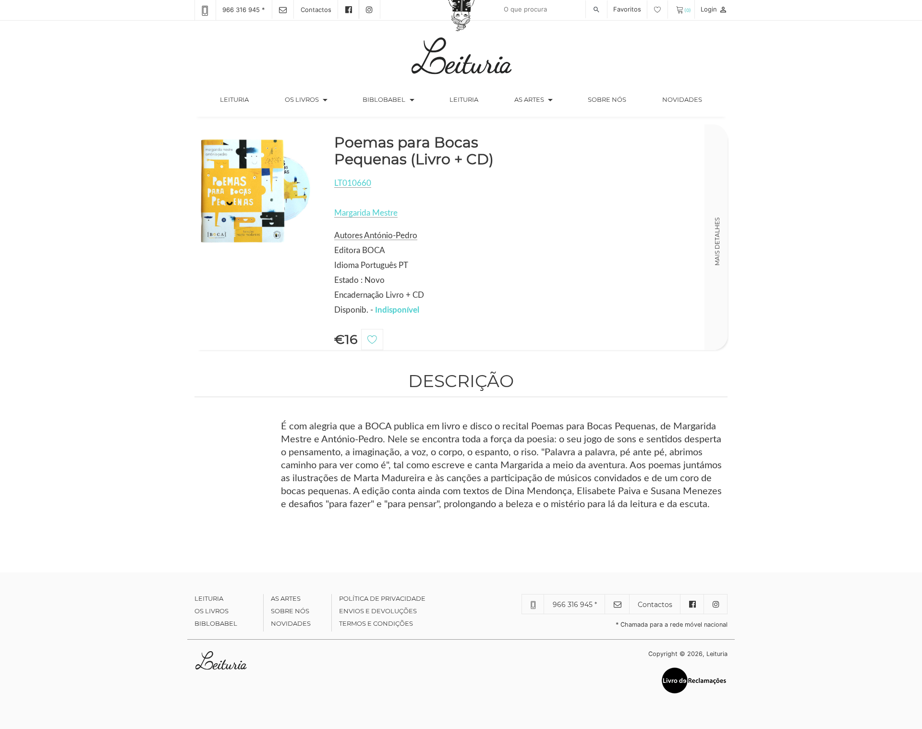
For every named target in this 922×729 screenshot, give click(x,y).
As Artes (529, 99)
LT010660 (352, 183)
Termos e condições (376, 623)
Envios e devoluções (378, 611)
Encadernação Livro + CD (379, 295)
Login (714, 9)
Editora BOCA (359, 250)
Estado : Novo (359, 280)
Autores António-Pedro (375, 235)
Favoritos (628, 9)
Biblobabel (215, 623)
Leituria (243, 99)
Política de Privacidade (382, 598)
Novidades (682, 99)
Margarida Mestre (366, 213)
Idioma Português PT (371, 265)
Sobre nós (607, 99)
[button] (325, 100)
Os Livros (211, 611)
